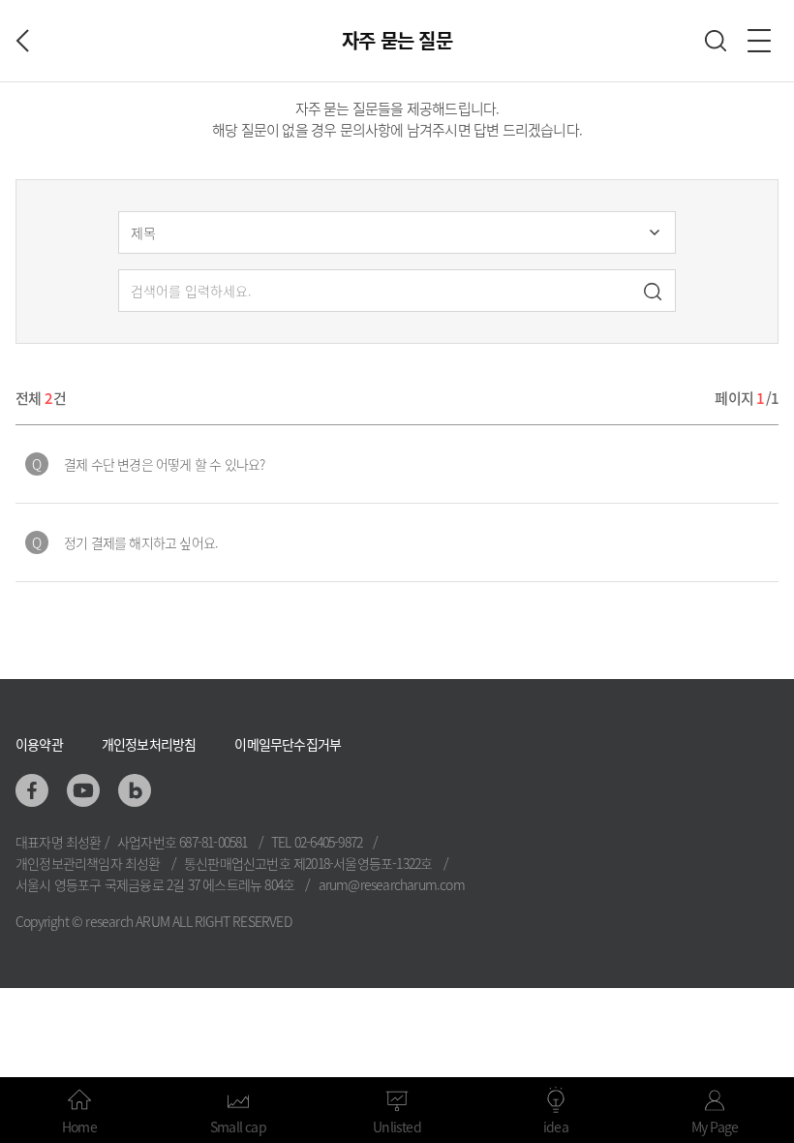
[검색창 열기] (715, 40)
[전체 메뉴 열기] (759, 40)
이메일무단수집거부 (287, 744)
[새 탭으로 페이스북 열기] (31, 790)
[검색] (652, 293)
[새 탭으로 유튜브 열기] (83, 790)
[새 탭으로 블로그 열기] (134, 790)
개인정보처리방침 (149, 744)
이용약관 (39, 744)
